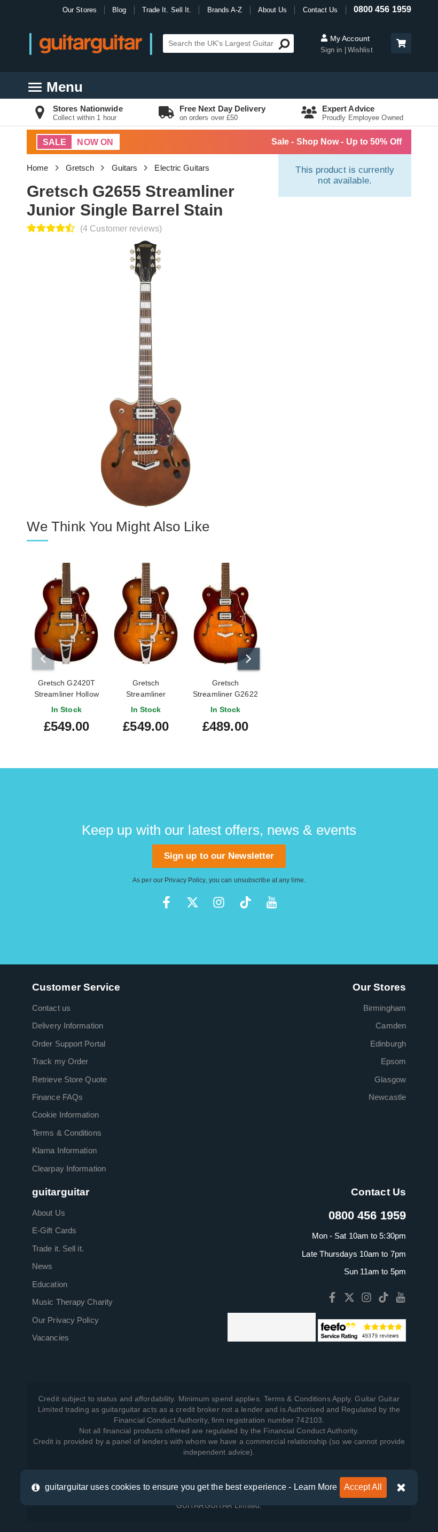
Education (49, 1284)
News (42, 1266)
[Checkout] (399, 44)
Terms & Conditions (66, 1132)
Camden (391, 1025)
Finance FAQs (57, 1097)
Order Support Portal (68, 1043)
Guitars (125, 167)
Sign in (332, 50)
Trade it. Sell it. (58, 1248)
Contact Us (320, 10)
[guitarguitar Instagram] (219, 902)
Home (37, 167)
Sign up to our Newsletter (219, 856)
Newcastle (387, 1097)
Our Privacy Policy (65, 1319)
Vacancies (50, 1337)
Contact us (51, 1007)
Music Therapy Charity (72, 1301)
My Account (349, 38)
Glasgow (390, 1079)
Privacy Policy (185, 880)
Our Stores (79, 10)
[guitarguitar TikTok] (245, 902)
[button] (401, 43)
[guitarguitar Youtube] (271, 902)
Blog (119, 10)
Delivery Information (67, 1025)
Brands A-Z (225, 10)
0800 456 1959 (382, 9)
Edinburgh (388, 1043)
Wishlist (360, 50)
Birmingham (384, 1007)
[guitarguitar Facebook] (166, 902)
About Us (272, 10)
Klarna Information (64, 1150)
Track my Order (60, 1061)
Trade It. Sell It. (167, 10)
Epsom (393, 1061)
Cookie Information (65, 1114)
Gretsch (80, 167)
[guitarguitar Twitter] (192, 902)
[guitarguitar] (90, 43)
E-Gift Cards (54, 1230)
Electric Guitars (181, 167)
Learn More (316, 1486)
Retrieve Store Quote (69, 1079)
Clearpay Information (69, 1168)
